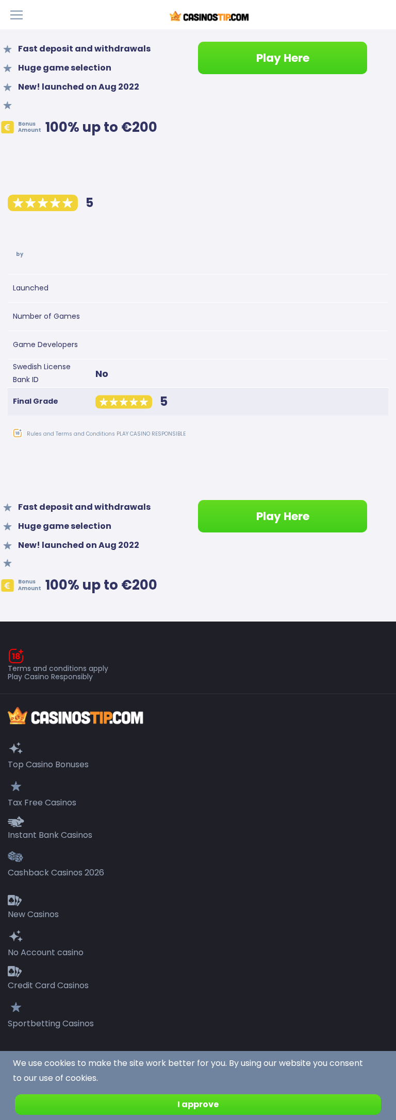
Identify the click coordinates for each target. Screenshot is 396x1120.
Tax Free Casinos (42, 802)
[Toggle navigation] (19, 15)
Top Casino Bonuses (48, 764)
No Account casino (46, 952)
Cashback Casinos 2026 (56, 872)
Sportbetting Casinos (51, 1023)
